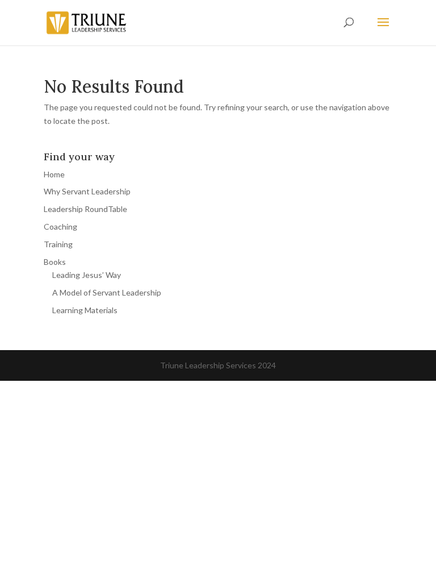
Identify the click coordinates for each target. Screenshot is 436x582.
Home (54, 174)
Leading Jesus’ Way (86, 275)
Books (55, 262)
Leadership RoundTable (85, 209)
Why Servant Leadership (87, 191)
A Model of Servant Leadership (106, 292)
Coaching (60, 226)
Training (58, 244)
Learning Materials (85, 310)
